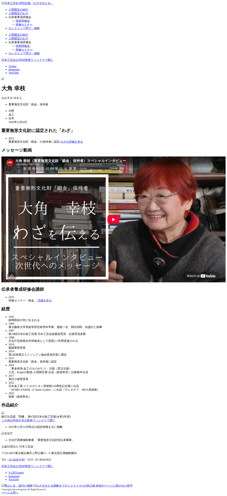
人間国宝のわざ (18, 13)
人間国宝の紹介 (18, 9)
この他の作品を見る (28, 420)
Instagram (14, 69)
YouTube (14, 72)
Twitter (12, 66)
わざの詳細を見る (71, 141)
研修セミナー (24, 24)
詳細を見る (45, 300)
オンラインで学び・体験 (24, 28)
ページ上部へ (9, 492)
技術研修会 (23, 20)
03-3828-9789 (17, 459)
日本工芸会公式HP (27, 59)
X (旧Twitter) (16, 472)
